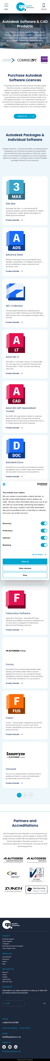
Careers (4, 977)
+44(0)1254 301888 (10, 1023)
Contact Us (22, 116)
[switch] (44, 530)
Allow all (25, 561)
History (4, 974)
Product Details (12, 220)
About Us (5, 972)
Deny (25, 575)
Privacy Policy (25, 1028)
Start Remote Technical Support (12, 946)
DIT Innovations (28, 1059)
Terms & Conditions (9, 1028)
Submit (45, 1003)
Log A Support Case (8, 948)
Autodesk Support (8, 939)
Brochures (5, 959)
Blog (3, 964)
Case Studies (6, 957)
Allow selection (25, 568)
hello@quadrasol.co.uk (11, 1037)
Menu (6, 9)
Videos (4, 961)
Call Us (44, 9)
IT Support (5, 943)
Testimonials (6, 979)
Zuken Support (7, 941)
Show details (37, 554)
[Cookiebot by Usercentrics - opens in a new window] (37, 484)
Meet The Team (7, 981)
